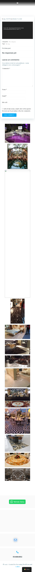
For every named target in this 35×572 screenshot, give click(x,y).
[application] (17, 30)
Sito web (4, 102)
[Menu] (17, 3)
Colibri (17, 566)
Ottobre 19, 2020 (17, 19)
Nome (4, 89)
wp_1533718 (7, 19)
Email (4, 96)
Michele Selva (19, 501)
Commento (6, 68)
